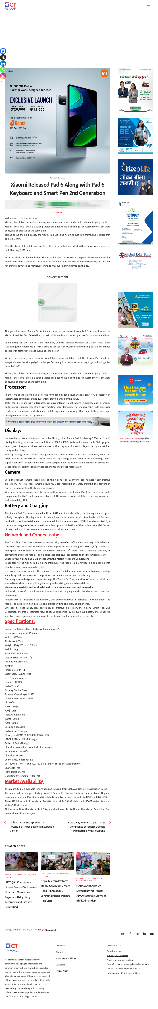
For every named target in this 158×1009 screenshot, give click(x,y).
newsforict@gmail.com (123, 960)
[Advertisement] (79, 36)
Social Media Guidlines (66, 958)
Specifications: (20, 621)
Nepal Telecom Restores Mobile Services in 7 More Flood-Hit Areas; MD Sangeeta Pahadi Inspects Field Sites (56, 890)
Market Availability (24, 781)
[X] (3, 57)
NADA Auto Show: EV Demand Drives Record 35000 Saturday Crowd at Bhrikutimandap (91, 893)
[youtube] (152, 934)
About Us (60, 952)
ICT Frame (57, 212)
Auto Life (80, 878)
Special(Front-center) (62, 873)
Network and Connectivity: (32, 535)
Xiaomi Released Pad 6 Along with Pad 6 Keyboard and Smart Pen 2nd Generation (57, 189)
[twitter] (123, 934)
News (20, 874)
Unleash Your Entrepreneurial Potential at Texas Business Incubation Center (32, 827)
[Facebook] (3, 51)
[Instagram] (3, 76)
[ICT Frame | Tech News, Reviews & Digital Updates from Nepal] (10, 9)
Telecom (44, 876)
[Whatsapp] (3, 70)
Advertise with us (115, 951)
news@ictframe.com (117, 964)
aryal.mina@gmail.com (138, 964)
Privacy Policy (62, 971)
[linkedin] (144, 934)
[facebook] (130, 934)
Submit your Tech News (117, 956)
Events (8, 874)
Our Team (60, 965)
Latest (14, 874)
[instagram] (137, 934)
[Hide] (1, 82)
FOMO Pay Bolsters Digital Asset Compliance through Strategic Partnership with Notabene (86, 827)
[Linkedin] (3, 63)
